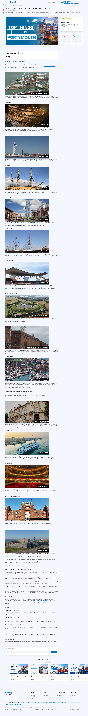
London (15, 702)
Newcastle (24, 702)
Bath (15, 704)
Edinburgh (69, 702)
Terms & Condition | (44, 709)
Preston (46, 702)
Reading (62, 702)
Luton (38, 702)
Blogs (10, 5)
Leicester (50, 702)
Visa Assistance (72, 696)
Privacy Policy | (37, 709)
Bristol (58, 702)
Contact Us (33, 695)
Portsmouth (42, 702)
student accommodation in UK (42, 600)
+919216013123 (11, 694)
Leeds (7, 704)
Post (54, 651)
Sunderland (19, 704)
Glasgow (74, 702)
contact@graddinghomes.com (13, 696)
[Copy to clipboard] (3, 13)
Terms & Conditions (34, 696)
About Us (32, 693)
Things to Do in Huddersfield (16, 565)
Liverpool (34, 702)
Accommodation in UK (60, 693)
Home (6, 5)
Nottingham (79, 702)
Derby (66, 702)
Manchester (29, 702)
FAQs (32, 698)
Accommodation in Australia (61, 698)
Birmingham (20, 702)
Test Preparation (72, 695)
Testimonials (46, 695)
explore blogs (47, 662)
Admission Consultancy (74, 693)
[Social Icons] (7, 698)
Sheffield (54, 702)
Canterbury (11, 704)
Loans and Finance (73, 698)
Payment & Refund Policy (52, 709)
